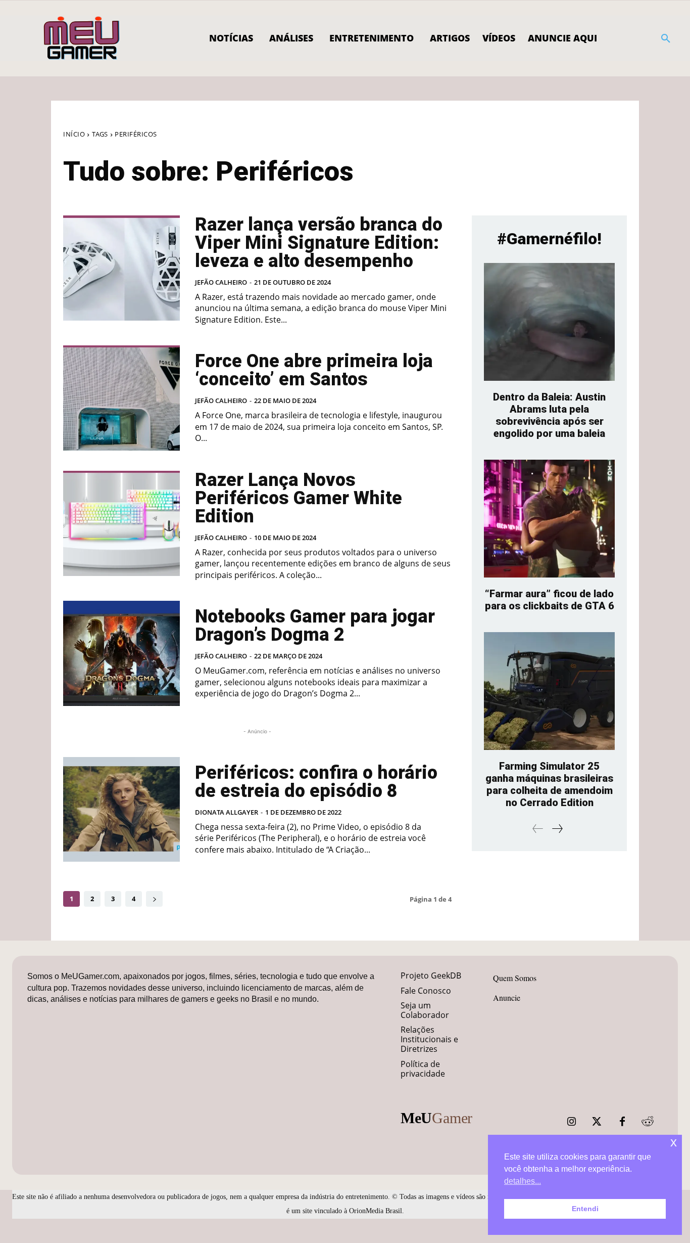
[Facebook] (622, 1122)
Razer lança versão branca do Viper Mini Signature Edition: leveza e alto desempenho (318, 243)
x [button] (673, 1142)
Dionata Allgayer (226, 812)
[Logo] (82, 38)
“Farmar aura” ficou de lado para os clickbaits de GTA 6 (549, 600)
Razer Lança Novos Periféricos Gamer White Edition (298, 498)
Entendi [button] (585, 1209)
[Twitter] (597, 1122)
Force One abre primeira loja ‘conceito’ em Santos (314, 370)
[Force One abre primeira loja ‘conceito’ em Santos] (121, 398)
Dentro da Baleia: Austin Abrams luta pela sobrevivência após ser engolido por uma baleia (549, 415)
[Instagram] (572, 1122)
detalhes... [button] (522, 1181)
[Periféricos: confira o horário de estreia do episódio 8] (121, 809)
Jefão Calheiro (221, 282)
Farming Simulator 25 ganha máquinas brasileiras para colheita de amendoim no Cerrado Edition (549, 784)
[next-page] (154, 899)
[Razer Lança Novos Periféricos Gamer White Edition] (121, 523)
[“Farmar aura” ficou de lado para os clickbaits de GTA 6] (549, 519)
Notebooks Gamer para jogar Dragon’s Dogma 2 (315, 625)
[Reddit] (647, 1122)
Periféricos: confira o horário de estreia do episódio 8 (316, 782)
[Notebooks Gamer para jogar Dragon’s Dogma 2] (121, 653)
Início (74, 134)
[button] (666, 38)
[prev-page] (538, 828)
